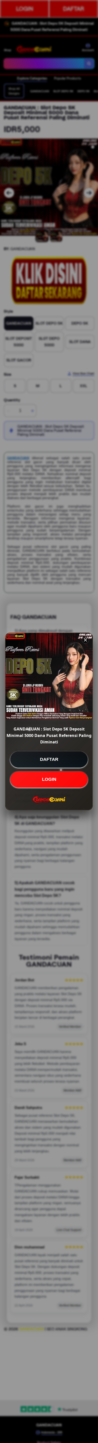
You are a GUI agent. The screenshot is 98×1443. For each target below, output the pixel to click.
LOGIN (49, 779)
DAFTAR (49, 759)
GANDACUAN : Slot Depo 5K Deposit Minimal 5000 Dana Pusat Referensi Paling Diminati (49, 735)
